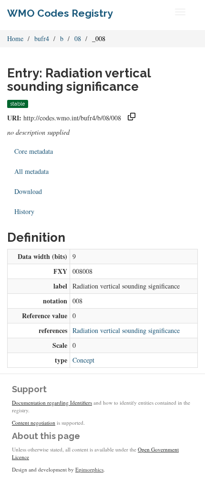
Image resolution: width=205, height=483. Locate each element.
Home (15, 38)
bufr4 (41, 38)
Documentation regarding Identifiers (52, 402)
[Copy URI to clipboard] (131, 117)
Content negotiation (33, 422)
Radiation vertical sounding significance (126, 330)
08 (77, 38)
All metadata (31, 171)
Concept (83, 360)
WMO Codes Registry (60, 13)
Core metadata (33, 151)
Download (28, 191)
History (24, 211)
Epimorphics (89, 469)
